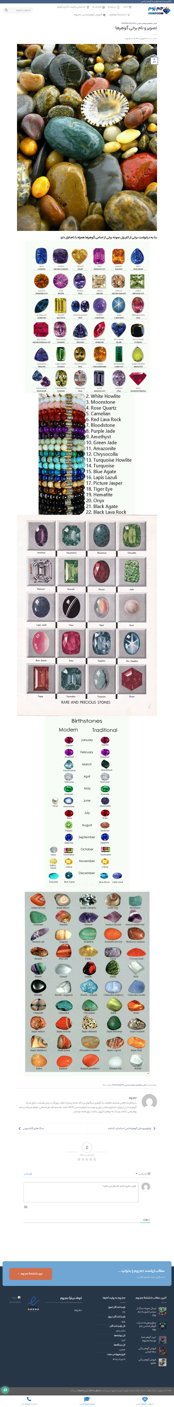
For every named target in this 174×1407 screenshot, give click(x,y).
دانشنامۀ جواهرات (117, 15)
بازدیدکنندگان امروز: (116, 1307)
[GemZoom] (154, 10)
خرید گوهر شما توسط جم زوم (148, 1339)
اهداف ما (96, 7)
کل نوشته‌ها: (119, 1336)
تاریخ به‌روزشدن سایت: (116, 1354)
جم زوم (128, 38)
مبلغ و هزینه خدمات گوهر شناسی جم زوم (146, 1327)
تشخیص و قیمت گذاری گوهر (71, 7)
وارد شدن (28, 1174)
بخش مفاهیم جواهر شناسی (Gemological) (139, 23)
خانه (126, 7)
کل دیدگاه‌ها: (119, 1345)
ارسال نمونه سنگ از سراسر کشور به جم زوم (146, 1312)
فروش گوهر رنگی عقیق (147, 1361)
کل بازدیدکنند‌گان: (117, 1326)
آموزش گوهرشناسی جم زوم (88, 15)
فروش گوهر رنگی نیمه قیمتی (147, 1350)
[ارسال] (6, 10)
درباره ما (112, 7)
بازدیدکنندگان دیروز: (116, 1317)
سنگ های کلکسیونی (33, 1129)
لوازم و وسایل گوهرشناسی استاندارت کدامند (130, 1129)
